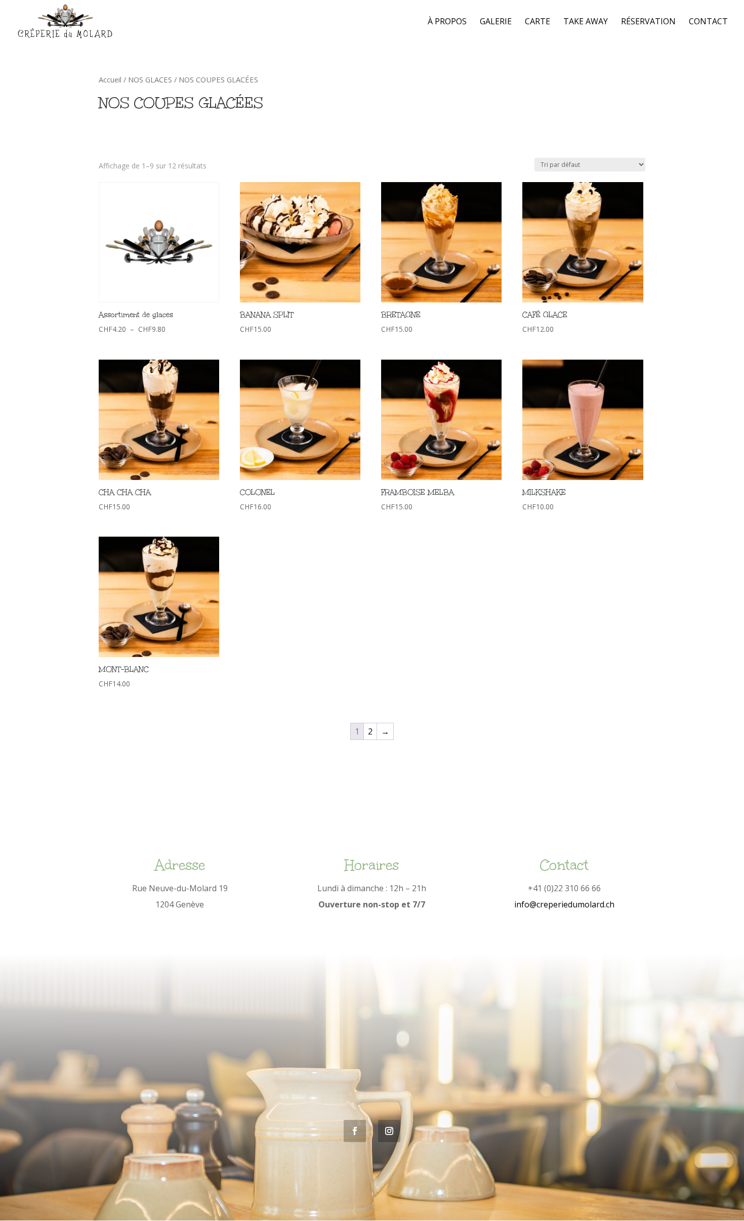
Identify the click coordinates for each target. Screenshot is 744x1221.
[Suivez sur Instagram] (389, 1131)
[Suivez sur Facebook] (355, 1131)
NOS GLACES (150, 79)
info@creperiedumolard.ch (564, 904)
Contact (708, 22)
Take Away (585, 22)
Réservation (648, 22)
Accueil (110, 79)
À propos (447, 22)
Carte (537, 22)
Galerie (496, 22)
